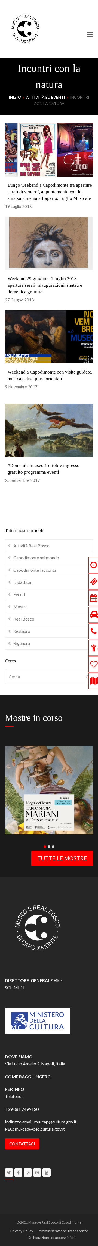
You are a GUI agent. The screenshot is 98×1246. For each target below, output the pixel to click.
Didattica (22, 582)
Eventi (19, 594)
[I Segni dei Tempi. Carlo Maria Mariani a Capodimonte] (49, 789)
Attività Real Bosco (31, 545)
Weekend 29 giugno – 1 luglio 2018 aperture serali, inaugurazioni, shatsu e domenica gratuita (45, 285)
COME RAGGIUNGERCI (28, 1076)
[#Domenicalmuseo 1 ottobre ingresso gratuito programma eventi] (49, 429)
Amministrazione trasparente (63, 1230)
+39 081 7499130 (22, 1109)
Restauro (21, 631)
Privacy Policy (21, 1230)
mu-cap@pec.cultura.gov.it (40, 1128)
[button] (90, 34)
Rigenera (21, 643)
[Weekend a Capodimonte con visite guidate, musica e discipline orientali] (49, 336)
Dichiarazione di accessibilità (52, 1237)
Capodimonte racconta (34, 570)
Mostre (20, 606)
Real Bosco (23, 618)
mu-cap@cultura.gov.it (55, 1121)
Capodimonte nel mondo (36, 557)
